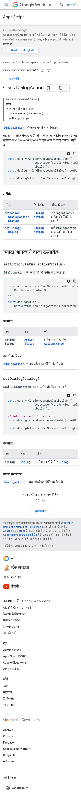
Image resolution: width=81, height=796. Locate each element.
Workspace (45, 4)
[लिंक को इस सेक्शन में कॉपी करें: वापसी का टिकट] (26, 356)
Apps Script (13, 17)
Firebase (8, 742)
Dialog (25, 462)
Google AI (9, 755)
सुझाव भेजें (13, 78)
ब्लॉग (5, 686)
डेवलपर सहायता (11, 626)
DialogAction (14, 127)
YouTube (8, 704)
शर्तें (5, 777)
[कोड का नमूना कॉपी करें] (75, 154)
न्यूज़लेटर (7, 692)
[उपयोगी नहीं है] (48, 70)
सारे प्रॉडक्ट (8, 761)
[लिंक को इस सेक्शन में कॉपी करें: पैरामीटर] (17, 321)
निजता (13, 777)
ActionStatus (29, 341)
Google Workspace (27, 62)
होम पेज (7, 62)
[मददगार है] (42, 70)
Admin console (12, 650)
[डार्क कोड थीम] (68, 154)
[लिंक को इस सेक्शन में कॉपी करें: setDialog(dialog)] (44, 378)
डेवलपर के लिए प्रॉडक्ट (14, 614)
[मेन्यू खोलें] (6, 4)
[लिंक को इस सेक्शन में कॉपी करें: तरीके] (15, 194)
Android (8, 730)
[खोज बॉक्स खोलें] (61, 4)
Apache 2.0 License (14, 530)
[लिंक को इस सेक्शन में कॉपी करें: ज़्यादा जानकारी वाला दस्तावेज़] (63, 252)
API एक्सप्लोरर (11, 668)
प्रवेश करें (71, 4)
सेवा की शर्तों (9, 632)
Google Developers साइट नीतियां (20, 534)
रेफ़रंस (65, 62)
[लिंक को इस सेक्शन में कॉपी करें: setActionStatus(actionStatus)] (70, 264)
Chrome (8, 736)
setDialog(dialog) (13, 230)
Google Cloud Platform (17, 748)
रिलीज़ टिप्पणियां (11, 620)
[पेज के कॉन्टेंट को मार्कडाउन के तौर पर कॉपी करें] (60, 88)
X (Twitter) (10, 698)
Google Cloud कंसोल (15, 662)
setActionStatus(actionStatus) (17, 217)
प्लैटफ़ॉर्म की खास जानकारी (17, 607)
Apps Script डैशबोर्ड (14, 656)
